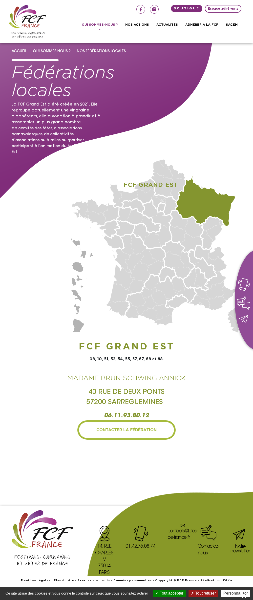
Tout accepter (171, 593)
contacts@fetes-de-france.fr (183, 534)
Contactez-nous (208, 549)
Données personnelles (132, 580)
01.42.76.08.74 (140, 546)
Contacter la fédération (126, 430)
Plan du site (64, 580)
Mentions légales (35, 580)
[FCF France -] (27, 21)
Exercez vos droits (94, 580)
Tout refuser (205, 593)
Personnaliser (235, 593)
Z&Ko (227, 580)
